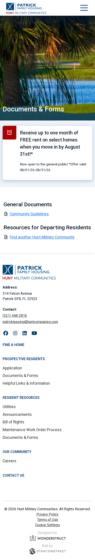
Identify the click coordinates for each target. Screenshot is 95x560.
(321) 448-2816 (15, 315)
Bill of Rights (13, 422)
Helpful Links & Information (26, 383)
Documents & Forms (20, 375)
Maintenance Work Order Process (32, 430)
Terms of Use (47, 520)
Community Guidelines (29, 214)
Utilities (9, 407)
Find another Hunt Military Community (42, 237)
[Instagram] (15, 333)
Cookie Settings (47, 525)
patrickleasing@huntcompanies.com (30, 322)
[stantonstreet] (47, 551)
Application (12, 368)
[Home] (26, 8)
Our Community (17, 452)
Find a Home (13, 345)
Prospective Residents (24, 359)
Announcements (17, 414)
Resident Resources (21, 398)
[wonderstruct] (47, 538)
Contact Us (13, 475)
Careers (9, 461)
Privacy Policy (47, 514)
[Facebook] (6, 333)
